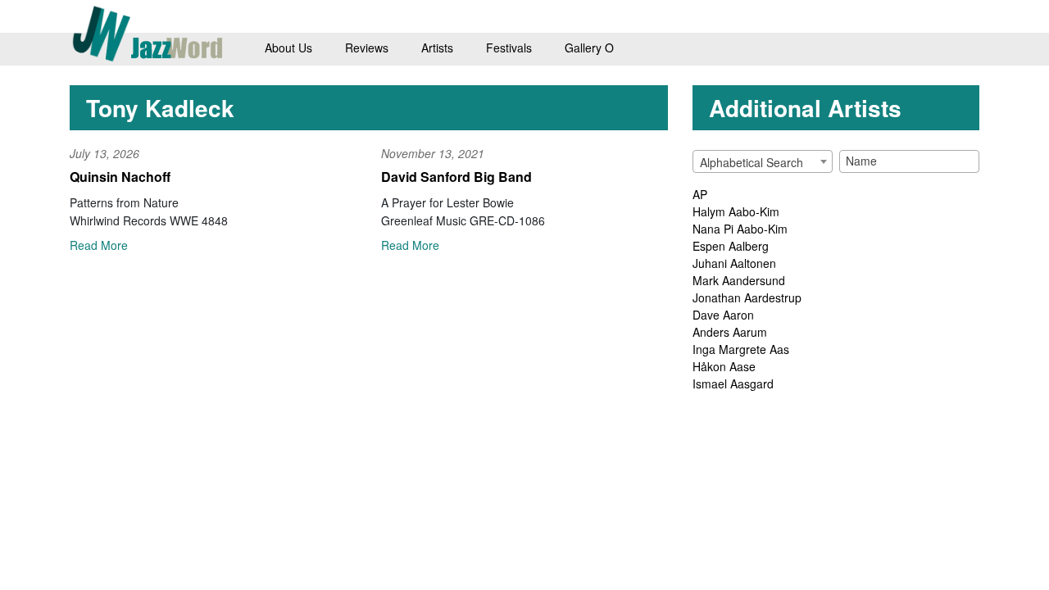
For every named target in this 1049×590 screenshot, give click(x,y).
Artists (437, 47)
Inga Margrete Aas (741, 349)
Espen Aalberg (731, 246)
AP (700, 194)
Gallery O (589, 47)
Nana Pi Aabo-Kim (740, 228)
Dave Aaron (723, 314)
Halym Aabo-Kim (736, 211)
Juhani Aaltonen (734, 263)
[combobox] (763, 161)
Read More (99, 245)
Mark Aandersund (739, 280)
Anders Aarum (730, 332)
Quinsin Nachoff (120, 176)
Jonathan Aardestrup (747, 297)
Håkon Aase (724, 366)
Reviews (366, 47)
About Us (288, 47)
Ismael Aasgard (733, 383)
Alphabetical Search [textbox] (751, 162)
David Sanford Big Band (456, 176)
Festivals (509, 47)
